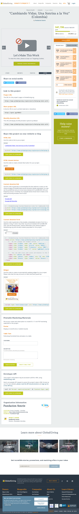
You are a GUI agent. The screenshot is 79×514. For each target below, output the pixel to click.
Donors (5, 490)
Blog (60, 3)
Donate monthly (72, 45)
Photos (32, 73)
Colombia (40, 10)
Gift (64, 3)
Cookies (61, 511)
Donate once (59, 45)
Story (7, 73)
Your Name (7, 340)
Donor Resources (66, 496)
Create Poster (10, 364)
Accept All (41, 499)
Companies (48, 3)
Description (7, 349)
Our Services (35, 492)
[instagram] (67, 481)
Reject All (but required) (41, 503)
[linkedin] (72, 481)
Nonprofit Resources (67, 492)
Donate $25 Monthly (11, 201)
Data (75, 511)
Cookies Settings (41, 507)
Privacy (56, 511)
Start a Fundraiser (66, 138)
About (35, 3)
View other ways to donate (66, 94)
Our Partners (35, 494)
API (72, 511)
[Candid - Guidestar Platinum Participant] (57, 506)
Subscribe (54, 466)
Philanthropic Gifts (7, 494)
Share (45, 73)
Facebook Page (14, 413)
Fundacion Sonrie (40, 20)
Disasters (55, 3)
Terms (65, 511)
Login (73, 3)
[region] (25, 504)
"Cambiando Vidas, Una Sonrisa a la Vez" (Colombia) (12, 281)
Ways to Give (5, 492)
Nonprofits (41, 3)
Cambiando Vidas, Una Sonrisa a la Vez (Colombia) (19, 145)
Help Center (53, 480)
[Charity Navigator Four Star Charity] (52, 506)
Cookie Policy (7, 505)
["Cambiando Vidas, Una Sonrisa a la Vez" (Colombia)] (12, 288)
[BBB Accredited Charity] (63, 506)
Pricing (69, 511)
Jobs (48, 494)
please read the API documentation (28, 384)
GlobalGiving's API (9, 379)
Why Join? (19, 494)
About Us (51, 490)
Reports (20, 73)
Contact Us (50, 499)
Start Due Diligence (22, 492)
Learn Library (68, 490)
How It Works (50, 492)
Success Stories (66, 499)
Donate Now (66, 40)
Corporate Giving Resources (69, 494)
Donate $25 (8, 199)
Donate (21, 3)
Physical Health (30, 10)
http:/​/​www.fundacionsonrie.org (18, 412)
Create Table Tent (25, 364)
